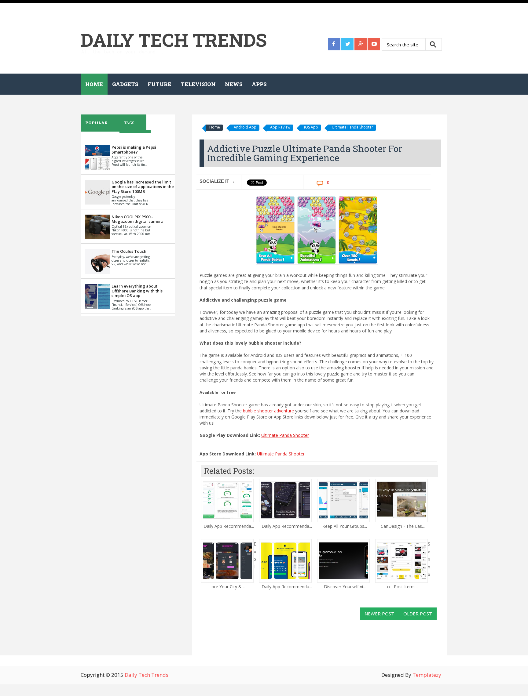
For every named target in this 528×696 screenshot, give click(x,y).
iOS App (311, 127)
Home (94, 84)
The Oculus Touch (129, 251)
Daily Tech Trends (174, 39)
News (234, 84)
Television (198, 84)
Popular (96, 122)
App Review (280, 127)
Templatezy (427, 674)
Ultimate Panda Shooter (352, 127)
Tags (129, 122)
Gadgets (125, 84)
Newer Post (379, 614)
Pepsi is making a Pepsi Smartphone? (134, 149)
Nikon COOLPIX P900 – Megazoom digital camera (137, 219)
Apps (259, 84)
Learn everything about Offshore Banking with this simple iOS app (137, 290)
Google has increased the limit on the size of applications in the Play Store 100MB (143, 186)
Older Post (417, 614)
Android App (245, 127)
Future (159, 84)
